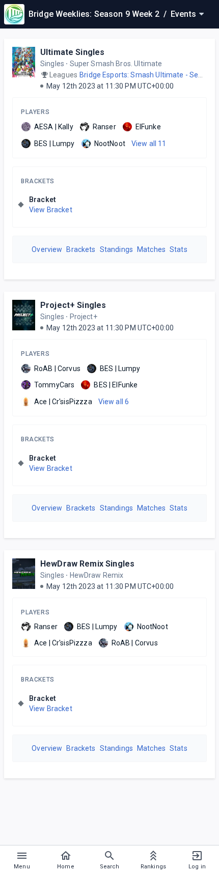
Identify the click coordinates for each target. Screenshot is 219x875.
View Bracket (50, 210)
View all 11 (149, 143)
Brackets (37, 181)
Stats (178, 249)
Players (35, 112)
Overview (47, 249)
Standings (116, 249)
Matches (151, 249)
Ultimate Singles (72, 52)
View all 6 (113, 402)
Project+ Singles (73, 305)
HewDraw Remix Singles (87, 564)
